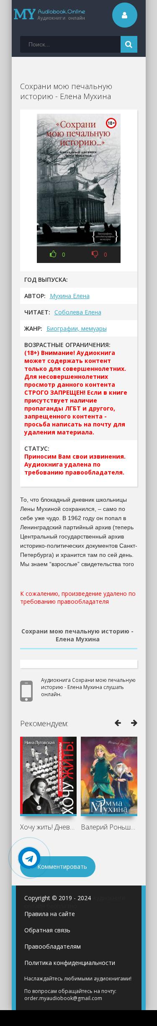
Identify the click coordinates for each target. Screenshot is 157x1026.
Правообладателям (52, 946)
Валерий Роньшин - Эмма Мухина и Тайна (109, 827)
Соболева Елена (77, 312)
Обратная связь (47, 930)
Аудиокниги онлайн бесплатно (74, 902)
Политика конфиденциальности (69, 963)
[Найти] (129, 44)
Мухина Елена (70, 296)
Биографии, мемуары (76, 328)
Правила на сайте (49, 914)
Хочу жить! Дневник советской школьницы (48, 827)
